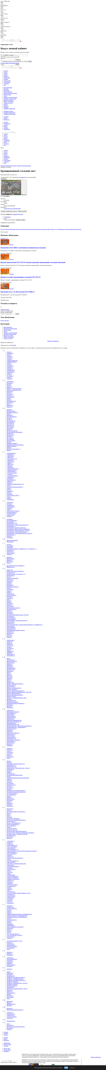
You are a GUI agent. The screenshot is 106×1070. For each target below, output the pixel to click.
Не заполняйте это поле (7, 55)
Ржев (8, 814)
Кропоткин (10, 633)
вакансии (6, 76)
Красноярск (11, 629)
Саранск (9, 855)
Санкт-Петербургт (12, 852)
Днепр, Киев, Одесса (13, 510)
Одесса (9, 751)
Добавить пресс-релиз (9, 114)
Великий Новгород (12, 412)
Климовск (10, 598)
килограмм (10, 589)
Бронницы (10, 405)
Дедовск (9, 503)
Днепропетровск (12, 512)
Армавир (10, 369)
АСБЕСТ (10, 373)
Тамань (9, 911)
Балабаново (10, 381)
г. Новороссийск (11, 470)
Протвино (10, 800)
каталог (6, 73)
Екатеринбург (12, 523)
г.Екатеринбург (11, 480)
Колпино (9, 605)
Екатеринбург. (11, 534)
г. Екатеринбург (12, 458)
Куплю (2, 320)
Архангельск (11, 371)
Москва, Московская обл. (14, 693)
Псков (9, 801)
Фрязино (9, 953)
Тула (9, 932)
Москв (9, 681)
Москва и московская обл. (14, 688)
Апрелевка (10, 366)
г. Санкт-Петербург (12, 475)
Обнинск (10, 748)
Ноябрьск (10, 745)
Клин (9, 599)
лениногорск (11, 640)
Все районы (10, 439)
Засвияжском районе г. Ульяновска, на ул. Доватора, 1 (21, 548)
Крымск (9, 634)
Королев (10, 612)
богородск (10, 402)
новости (6, 71)
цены (5, 142)
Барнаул (10, 387)
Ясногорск (10, 1028)
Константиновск (12, 609)
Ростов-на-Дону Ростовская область (17, 831)
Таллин (9, 910)
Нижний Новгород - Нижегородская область (19, 726)
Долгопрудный (11, 513)
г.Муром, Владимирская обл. (15, 484)
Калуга (9, 577)
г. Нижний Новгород (13, 468)
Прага (9, 796)
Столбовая (10, 898)
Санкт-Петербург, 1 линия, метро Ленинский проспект (22, 851)
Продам (14, 165)
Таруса (9, 918)
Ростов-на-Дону (12, 830)
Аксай (9, 354)
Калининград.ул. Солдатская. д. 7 (16, 574)
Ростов (9, 827)
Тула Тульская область (13, 934)
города (9, 496)
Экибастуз (10, 1012)
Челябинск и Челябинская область (16, 980)
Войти (30, 61)
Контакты (6, 1051)
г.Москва (9, 481)
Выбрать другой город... (14, 449)
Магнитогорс (11, 659)
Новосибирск (11, 738)
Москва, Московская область (15, 695)
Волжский (10, 428)
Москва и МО (11, 686)
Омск (9, 754)
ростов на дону (11, 828)
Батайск (9, 392)
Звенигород (10, 550)
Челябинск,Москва (12, 984)
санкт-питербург (12, 853)
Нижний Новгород (13, 724)
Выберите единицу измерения (15, 444)
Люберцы (10, 651)
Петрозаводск (11, 773)
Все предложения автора (22, 229)
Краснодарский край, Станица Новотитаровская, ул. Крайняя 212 (25, 624)
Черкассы (10, 990)
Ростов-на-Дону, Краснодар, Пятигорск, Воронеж (20, 832)
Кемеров (9, 584)
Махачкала (10, 671)
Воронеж (10, 433)
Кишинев (10, 596)
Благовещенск (11, 401)
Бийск (9, 398)
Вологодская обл (12, 430)
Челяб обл (10, 974)
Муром (9, 706)
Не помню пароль (14, 63)
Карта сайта (7, 1048)
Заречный (10, 547)
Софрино (10, 889)
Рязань (9, 838)
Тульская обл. (11, 936)
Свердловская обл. (12, 860)
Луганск (10, 645)
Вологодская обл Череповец (15, 432)
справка (6, 79)
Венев (9, 414)
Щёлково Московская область (15, 1009)
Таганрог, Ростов (12, 908)
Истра (9, 562)
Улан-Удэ (10, 942)
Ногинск (10, 744)
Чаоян (9, 971)
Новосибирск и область (13, 740)
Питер (9, 776)
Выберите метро (11, 446)
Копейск (9, 610)
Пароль (3, 58)
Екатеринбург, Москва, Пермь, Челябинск (18, 529)
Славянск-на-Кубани (13, 879)
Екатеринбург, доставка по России (16, 527)
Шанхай (10, 1001)
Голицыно (10, 491)
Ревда (9, 810)
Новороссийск (11, 737)
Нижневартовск (11, 723)
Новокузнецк (11, 734)
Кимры (9, 591)
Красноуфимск (11, 627)
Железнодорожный (12, 540)
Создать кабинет (5, 63)
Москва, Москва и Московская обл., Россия (19, 692)
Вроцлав (9, 436)
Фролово (9, 952)
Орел (9, 755)
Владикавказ (11, 422)
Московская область (12, 702)
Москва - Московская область (15, 683)
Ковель (9, 600)
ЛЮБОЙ (9, 652)
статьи (5, 72)
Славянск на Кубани (13, 877)
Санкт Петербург (12, 845)
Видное (9, 418)
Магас (9, 658)
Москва (10, 682)
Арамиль (9, 367)
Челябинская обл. (12, 986)
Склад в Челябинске (12, 876)
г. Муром (9, 466)
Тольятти (10, 928)
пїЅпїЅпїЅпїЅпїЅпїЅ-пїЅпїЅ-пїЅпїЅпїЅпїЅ (18, 778)
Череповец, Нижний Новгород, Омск (17, 988)
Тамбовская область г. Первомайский (17, 915)
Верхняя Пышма (12, 416)
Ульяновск (10, 943)
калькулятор (7, 82)
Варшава (9, 409)
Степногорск (11, 897)
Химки (9, 963)
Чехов (9, 994)
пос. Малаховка (11, 794)
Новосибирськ (11, 741)
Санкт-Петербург (12, 849)
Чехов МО (10, 995)
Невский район (11, 717)
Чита (8, 998)
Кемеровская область (13, 586)
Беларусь (6, 106)
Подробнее (72, 1067)
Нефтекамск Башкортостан (14, 720)
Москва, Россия (11, 696)
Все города (10, 437)
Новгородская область (13, 733)
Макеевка (10, 665)
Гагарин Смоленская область (15, 487)
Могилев (9, 676)
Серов (9, 870)
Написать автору (22, 211)
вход (5, 85)
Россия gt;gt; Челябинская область (16, 820)
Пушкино (10, 803)
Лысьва (9, 647)
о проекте (6, 83)
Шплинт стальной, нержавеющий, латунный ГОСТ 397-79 (20, 277)
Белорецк (10, 395)
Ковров (9, 602)
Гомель (9, 492)
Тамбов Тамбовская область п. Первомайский (19, 914)
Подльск (9, 786)
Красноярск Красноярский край (16, 630)
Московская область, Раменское (16, 703)
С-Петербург (11, 841)
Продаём (6, 89)
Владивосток (11, 421)
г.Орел (9, 485)
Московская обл (11, 700)
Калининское (11, 575)
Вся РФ (9, 442)
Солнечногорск (11, 886)
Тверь (9, 921)
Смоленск (10, 880)
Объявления (8, 165)
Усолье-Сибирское (12, 946)
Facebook (6, 116)
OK (66, 1067)
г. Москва (10, 464)
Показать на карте (20, 219)
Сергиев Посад (11, 869)
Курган (9, 636)
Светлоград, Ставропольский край (16, 863)
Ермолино (10, 537)
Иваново (9, 557)
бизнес (5, 75)
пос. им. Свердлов (12, 793)
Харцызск (10, 960)
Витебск (10, 419)
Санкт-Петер (11, 848)
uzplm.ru (8, 217)
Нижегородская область (14, 721)
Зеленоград (10, 551)
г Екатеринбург (11, 453)
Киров (9, 592)
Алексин (9, 356)
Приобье (9, 797)
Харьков (10, 962)
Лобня (9, 643)
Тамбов (9, 912)
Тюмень (10, 938)
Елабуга (9, 536)
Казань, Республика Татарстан (15, 571)
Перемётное (10, 769)
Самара (10, 844)
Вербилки (10, 415)
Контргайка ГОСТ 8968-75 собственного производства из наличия (23, 247)
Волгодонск (10, 426)
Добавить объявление (9, 108)
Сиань (9, 873)
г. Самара (10, 474)
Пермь (9, 771)
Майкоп (10, 664)
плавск (9, 779)
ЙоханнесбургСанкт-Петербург (15, 565)
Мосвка (9, 679)
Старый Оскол (11, 896)
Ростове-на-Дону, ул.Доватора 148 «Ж (17, 834)
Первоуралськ (11, 765)
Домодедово (10, 515)
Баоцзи (9, 385)
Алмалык (10, 357)
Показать (18, 59)
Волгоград (10, 425)
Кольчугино (10, 606)
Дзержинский (11, 506)
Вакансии (6, 1040)
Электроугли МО (12, 1016)
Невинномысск (11, 716)
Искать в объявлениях (6, 312)
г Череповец (10, 456)
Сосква (9, 887)
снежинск (10, 883)
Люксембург (11, 655)
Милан (9, 674)
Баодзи (9, 384)
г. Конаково (10, 460)
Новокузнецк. (11, 735)
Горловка (10, 494)
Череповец (10, 987)
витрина (6, 128)
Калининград (11, 572)
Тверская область (12, 919)
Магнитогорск (12, 661)
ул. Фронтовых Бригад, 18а (14, 941)
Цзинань (9, 969)
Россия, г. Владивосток (14, 823)
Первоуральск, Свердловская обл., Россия (18, 768)
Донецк (9, 516)
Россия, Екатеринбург (13, 824)
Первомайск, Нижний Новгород (16, 763)
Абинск (9, 352)
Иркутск (10, 561)
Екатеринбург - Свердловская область (17, 525)
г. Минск (9, 463)
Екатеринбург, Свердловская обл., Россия (18, 530)
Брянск (9, 406)
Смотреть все (4, 238)
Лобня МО (10, 644)
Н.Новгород (10, 710)
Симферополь (11, 875)
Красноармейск (11, 619)
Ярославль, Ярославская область (16, 1026)
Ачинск (9, 377)
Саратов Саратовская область (15, 858)
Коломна (10, 603)
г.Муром (9, 482)
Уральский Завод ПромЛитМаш (12, 208)
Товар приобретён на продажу (15, 927)
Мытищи (10, 707)
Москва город (11, 685)
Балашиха (10, 383)
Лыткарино (10, 648)
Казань (10, 570)
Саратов (10, 856)
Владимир (10, 423)
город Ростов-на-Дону (13, 495)
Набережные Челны (13, 711)
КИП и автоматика (9, 101)
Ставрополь (11, 894)
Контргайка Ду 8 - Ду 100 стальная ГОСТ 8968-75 (17, 292)
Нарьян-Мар (10, 714)
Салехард (10, 842)
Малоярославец (11, 668)
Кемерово (10, 585)
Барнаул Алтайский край (14, 390)
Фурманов (10, 955)
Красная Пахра (11, 617)
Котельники (10, 616)
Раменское (10, 808)
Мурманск (10, 704)
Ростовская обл (11, 835)
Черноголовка (11, 993)
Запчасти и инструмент (10, 98)
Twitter (5, 118)
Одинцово (10, 752)
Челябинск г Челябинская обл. (15, 979)
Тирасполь (10, 924)
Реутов (9, 813)
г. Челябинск (10, 477)
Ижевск (9, 560)
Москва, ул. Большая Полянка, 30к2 (17, 697)
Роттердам (10, 837)
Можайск (10, 678)
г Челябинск (10, 454)
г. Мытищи (10, 467)
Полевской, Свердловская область (16, 792)
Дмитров (9, 508)
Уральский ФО (11, 945)
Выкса (9, 450)
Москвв (9, 699)
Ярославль (10, 1025)
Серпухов (10, 872)
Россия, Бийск (11, 821)
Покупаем (6, 90)
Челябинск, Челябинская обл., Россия (17, 983)
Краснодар (10, 623)
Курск (9, 637)
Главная (3, 165)
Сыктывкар (10, 903)
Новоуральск (11, 742)
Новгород (10, 731)
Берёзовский (10, 397)
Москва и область (12, 689)
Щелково (10, 1008)
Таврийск (10, 905)
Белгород (10, 394)
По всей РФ (10, 783)
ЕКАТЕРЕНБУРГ (12, 520)
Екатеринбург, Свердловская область (17, 532)
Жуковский (10, 541)
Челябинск (11, 976)
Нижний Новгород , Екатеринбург (16, 727)
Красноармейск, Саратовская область (17, 620)
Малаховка (10, 667)
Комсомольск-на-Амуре (13, 607)
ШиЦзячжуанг (11, 1004)
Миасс (9, 672)
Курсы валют (7, 1050)
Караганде (10, 581)
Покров (9, 789)
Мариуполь (10, 669)
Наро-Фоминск (11, 713)
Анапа (9, 363)
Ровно (9, 815)
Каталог (6, 1037)
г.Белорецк (10, 478)
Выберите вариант (12, 443)
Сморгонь (10, 882)
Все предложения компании (8, 229)
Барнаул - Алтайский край (14, 388)
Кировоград (10, 593)
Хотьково (10, 966)
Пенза (9, 762)
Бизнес (5, 1039)
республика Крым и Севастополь (16, 811)
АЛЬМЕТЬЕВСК (12, 362)
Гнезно (9, 489)
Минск (9, 675)
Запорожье (10, 546)
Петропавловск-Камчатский (15, 775)
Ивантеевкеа (11, 558)
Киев (9, 588)
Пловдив (9, 780)
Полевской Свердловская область (16, 790)
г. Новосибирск (12, 471)
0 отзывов (21, 177)
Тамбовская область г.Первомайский (17, 917)
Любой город (11, 654)
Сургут (9, 901)
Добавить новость (8, 111)
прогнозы (6, 143)
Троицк (9, 931)
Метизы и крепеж (8, 100)
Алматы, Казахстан (12, 360)
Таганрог (10, 907)
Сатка (9, 859)
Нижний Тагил (11, 728)
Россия (5, 104)
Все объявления (8, 87)
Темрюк (9, 922)
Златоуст (9, 554)
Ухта (8, 949)
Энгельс (10, 1018)
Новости (6, 1033)
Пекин (9, 761)
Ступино (9, 900)
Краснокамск (11, 626)
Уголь (5, 96)
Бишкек (9, 399)
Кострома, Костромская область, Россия (18, 614)
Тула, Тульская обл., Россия (14, 935)
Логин (2, 56)
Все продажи (32, 229)
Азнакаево (10, 353)
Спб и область (11, 891)
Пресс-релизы (7, 1044)
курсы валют (7, 80)
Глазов (9, 488)
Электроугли (11, 1015)
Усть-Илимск (11, 948)
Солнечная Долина (12, 884)
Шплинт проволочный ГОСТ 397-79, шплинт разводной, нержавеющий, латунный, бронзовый (33, 262)
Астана (9, 374)
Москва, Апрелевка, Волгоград (15, 690)
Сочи (9, 890)
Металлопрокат (8, 91)
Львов (9, 650)
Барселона (10, 391)
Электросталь (11, 1014)
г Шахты (10, 457)
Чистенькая (10, 997)
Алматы (9, 359)
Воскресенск (11, 435)
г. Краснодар (10, 461)
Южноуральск (11, 1021)
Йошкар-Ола (11, 567)
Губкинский (10, 499)
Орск (8, 758)
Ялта (8, 1023)
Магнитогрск (11, 662)
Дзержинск (10, 505)
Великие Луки (11, 411)
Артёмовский (11, 370)
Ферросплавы (7, 94)
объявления (7, 78)
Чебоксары (10, 973)
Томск (9, 929)
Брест (9, 404)
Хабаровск (10, 957)
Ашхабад (10, 378)
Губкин (9, 498)
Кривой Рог (10, 631)
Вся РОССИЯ (11, 440)
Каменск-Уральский (12, 578)
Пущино (9, 804)
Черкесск (10, 991)
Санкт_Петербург (12, 846)
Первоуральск (11, 766)
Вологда (9, 429)
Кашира (9, 582)
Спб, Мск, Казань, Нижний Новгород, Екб (18, 893)
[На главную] (12, 41)
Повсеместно (11, 785)
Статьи (5, 1035)
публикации (7, 123)
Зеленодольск (11, 553)
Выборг (9, 447)
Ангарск (9, 364)
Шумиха (9, 1005)
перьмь (9, 772)
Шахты (9, 1002)
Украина (6, 107)
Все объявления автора (17, 214)
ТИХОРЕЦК (11, 925)
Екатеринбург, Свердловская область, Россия (19, 533)
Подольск (10, 787)
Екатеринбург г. (11, 526)
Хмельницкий (11, 964)
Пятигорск (10, 806)
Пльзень (9, 782)
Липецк (9, 641)
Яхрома (9, 1029)
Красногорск (11, 622)
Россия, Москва (11, 825)
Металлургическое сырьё (10, 93)
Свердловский (11, 862)
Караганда (10, 579)
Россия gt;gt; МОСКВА (13, 818)
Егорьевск (10, 519)
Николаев (10, 730)
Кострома (10, 613)
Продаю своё (11, 799)
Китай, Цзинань (11, 595)
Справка (6, 1045)
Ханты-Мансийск (12, 959)
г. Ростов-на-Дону (12, 473)
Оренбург (10, 756)
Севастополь (11, 865)
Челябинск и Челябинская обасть (16, 977)
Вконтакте (6, 119)
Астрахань (10, 376)
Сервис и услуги (8, 103)
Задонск (9, 544)
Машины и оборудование (10, 97)
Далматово (10, 502)
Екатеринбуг (11, 522)
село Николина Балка (13, 866)
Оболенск (10, 749)
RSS (15, 345)
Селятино (10, 867)
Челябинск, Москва (12, 981)
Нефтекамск (10, 719)
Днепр (9, 509)
